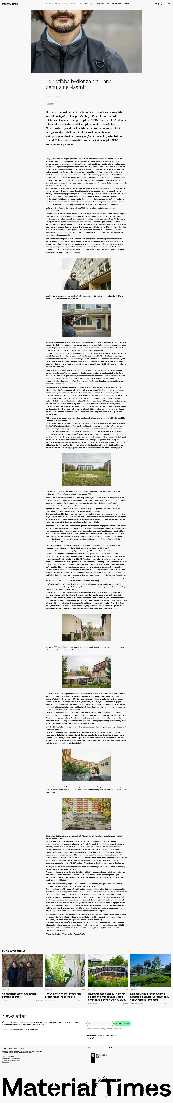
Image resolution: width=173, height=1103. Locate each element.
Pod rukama (100, 3)
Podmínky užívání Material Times (11, 1060)
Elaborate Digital (16, 1058)
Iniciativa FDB (51, 647)
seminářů (72, 494)
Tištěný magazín (116, 3)
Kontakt (126, 3)
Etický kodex (5, 1062)
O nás (107, 3)
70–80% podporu (77, 863)
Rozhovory (50, 103)
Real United (11, 1056)
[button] (48, 3)
